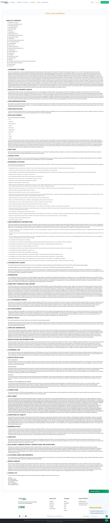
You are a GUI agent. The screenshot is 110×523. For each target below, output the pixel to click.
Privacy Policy (86, 516)
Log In (97, 2)
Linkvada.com (54, 516)
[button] (13, 2)
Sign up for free (105, 2)
